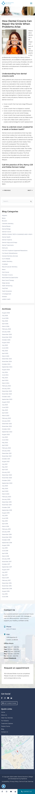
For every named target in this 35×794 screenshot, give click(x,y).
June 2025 (5, 348)
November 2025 (7, 337)
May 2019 (5, 521)
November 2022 (7, 426)
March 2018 (5, 556)
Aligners (4, 215)
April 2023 (5, 413)
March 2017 (5, 578)
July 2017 (4, 572)
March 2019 (5, 526)
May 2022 (5, 442)
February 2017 (6, 580)
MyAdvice (24, 778)
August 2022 (6, 434)
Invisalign (5, 264)
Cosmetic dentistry (7, 223)
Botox (4, 218)
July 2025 (5, 345)
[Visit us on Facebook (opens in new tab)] (2, 698)
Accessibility (5, 781)
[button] (9, 703)
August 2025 (6, 342)
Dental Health (6, 237)
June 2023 (5, 407)
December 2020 (7, 475)
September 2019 (7, 510)
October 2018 (6, 540)
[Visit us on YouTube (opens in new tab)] (8, 698)
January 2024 (6, 388)
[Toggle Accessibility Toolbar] (4, 786)
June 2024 (5, 375)
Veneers (4, 296)
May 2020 (5, 488)
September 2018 (7, 542)
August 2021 (5, 461)
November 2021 (6, 456)
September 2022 (7, 432)
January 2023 (6, 421)
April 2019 (5, 523)
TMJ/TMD (5, 288)
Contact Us (4, 732)
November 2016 (6, 586)
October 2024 (6, 364)
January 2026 (6, 331)
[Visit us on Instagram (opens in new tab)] (5, 698)
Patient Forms (5, 726)
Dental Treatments (8, 245)
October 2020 (6, 480)
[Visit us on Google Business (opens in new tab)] (11, 698)
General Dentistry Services (10, 256)
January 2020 (6, 499)
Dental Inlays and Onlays (9, 242)
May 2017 (5, 575)
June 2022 (5, 440)
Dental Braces (6, 226)
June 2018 (5, 550)
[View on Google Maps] (17, 752)
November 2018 (7, 537)
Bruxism (4, 221)
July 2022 (5, 437)
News (3, 269)
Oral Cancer (5, 272)
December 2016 (6, 583)
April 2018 (5, 553)
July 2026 (5, 315)
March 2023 (5, 415)
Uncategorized (6, 294)
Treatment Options (7, 723)
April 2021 (5, 469)
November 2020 (7, 477)
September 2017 (7, 567)
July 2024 (5, 372)
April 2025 (5, 353)
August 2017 (5, 569)
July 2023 (5, 405)
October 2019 (6, 507)
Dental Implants (7, 240)
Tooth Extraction (7, 291)
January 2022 (6, 450)
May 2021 (5, 467)
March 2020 (5, 494)
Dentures (5, 248)
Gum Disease (6, 258)
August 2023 (6, 402)
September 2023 (7, 399)
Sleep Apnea (6, 283)
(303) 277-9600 (11, 629)
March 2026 (5, 326)
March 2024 (5, 383)
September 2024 (7, 367)
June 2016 (5, 596)
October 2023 (6, 396)
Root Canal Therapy (8, 280)
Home (3, 712)
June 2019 (5, 518)
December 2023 (7, 391)
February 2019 (6, 529)
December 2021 (6, 453)
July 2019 (4, 515)
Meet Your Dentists (7, 718)
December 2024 (7, 358)
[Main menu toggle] (31, 3)
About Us (4, 715)
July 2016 (4, 594)
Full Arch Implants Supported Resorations (14, 250)
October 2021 (6, 459)
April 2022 (5, 445)
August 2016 (5, 591)
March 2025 (5, 356)
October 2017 (6, 564)
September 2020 (7, 483)
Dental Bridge (6, 229)
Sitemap (30, 781)
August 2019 (5, 513)
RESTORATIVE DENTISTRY (10, 277)
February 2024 (6, 386)
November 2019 (6, 504)
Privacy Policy (14, 781)
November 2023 (7, 394)
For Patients (5, 720)
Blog (2, 729)
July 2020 (5, 486)
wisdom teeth (6, 299)
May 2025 (5, 350)
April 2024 (5, 380)
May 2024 (5, 377)
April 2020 (5, 491)
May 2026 (5, 321)
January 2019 (6, 531)
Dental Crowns (6, 231)
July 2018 (5, 548)
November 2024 (7, 361)
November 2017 (6, 561)
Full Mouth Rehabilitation (10, 253)
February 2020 (6, 496)
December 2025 (7, 334)
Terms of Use (23, 781)
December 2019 (6, 502)
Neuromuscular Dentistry (9, 267)
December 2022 (7, 423)
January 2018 (6, 559)
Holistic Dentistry (7, 261)
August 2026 (6, 313)
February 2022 (6, 448)
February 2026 (6, 329)
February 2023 (6, 418)
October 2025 (6, 340)
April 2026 (5, 323)
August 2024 (6, 369)
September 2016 (7, 588)
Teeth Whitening (7, 285)
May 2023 (5, 410)
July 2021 (4, 464)
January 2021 (6, 472)
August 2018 (6, 545)
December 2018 (7, 534)
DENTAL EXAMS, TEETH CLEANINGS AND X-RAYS (17, 234)
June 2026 (5, 318)
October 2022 (6, 429)
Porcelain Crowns (7, 275)
